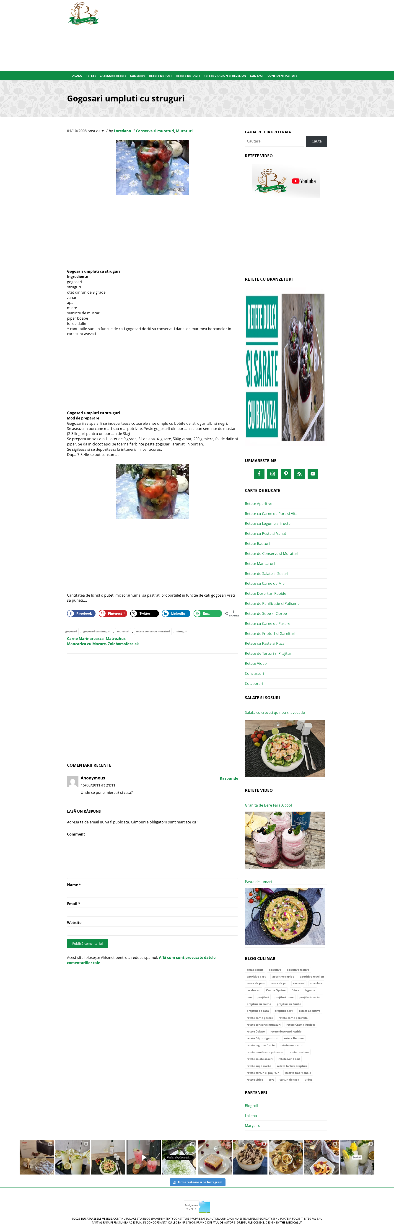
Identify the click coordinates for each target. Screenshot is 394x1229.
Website (74, 922)
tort (271, 1080)
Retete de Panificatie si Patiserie (272, 603)
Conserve (137, 76)
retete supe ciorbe (259, 1066)
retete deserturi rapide (285, 1031)
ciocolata (316, 983)
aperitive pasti (257, 976)
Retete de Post (160, 76)
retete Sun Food (289, 1059)
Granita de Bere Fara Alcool (268, 805)
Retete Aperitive (258, 503)
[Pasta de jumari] (285, 917)
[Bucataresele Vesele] (83, 13)
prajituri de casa (258, 1011)
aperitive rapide (283, 976)
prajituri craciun (310, 997)
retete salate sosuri (260, 1059)
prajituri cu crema (259, 1004)
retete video (255, 1080)
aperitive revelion (312, 976)
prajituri (263, 997)
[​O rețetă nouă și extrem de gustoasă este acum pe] (286, 1157)
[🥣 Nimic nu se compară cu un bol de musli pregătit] (321, 1157)
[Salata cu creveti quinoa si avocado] (285, 748)
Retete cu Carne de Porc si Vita (271, 513)
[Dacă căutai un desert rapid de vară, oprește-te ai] (250, 1157)
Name (74, 884)
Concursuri (254, 673)
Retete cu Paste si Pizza (265, 643)
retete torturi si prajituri (263, 1073)
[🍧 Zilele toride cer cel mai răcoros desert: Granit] (357, 1157)
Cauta (317, 141)
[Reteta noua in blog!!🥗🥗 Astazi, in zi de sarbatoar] (108, 1157)
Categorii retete (113, 76)
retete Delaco (256, 1031)
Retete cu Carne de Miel (265, 583)
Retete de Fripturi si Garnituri (270, 633)
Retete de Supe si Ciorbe (266, 613)
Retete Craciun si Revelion (224, 76)
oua (249, 997)
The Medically (291, 1222)
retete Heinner (294, 1038)
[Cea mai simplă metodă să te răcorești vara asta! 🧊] (144, 1157)
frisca (295, 990)
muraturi (123, 631)
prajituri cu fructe (289, 1004)
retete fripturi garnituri (262, 1038)
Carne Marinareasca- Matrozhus (96, 638)
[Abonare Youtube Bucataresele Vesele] (286, 180)
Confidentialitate (282, 76)
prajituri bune (284, 997)
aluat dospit (255, 970)
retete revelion (299, 1052)
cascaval (299, 983)
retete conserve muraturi (153, 631)
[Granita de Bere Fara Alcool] (285, 840)
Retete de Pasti (188, 76)
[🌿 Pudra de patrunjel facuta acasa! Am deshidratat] (179, 1157)
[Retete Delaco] (286, 369)
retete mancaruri (291, 1045)
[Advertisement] (219, 34)
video (308, 1080)
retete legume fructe (261, 1045)
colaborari (253, 990)
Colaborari (254, 683)
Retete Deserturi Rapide (265, 593)
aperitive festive (298, 970)
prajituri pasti (284, 1011)
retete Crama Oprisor (300, 1025)
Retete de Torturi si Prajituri (268, 653)
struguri (181, 631)
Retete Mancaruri (260, 563)
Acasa (77, 76)
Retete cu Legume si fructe (267, 523)
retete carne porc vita (293, 1018)
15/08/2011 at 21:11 (98, 785)
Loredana (122, 130)
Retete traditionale (298, 1073)
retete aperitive (309, 1011)
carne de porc (256, 983)
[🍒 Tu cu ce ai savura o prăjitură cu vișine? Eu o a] (215, 1157)
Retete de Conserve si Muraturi (271, 553)
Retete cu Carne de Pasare (267, 623)
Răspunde (229, 778)
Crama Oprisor (276, 990)
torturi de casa (289, 1080)
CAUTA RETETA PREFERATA (268, 132)
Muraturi (184, 130)
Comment (76, 834)
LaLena (251, 1115)
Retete (91, 76)
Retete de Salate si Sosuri (266, 573)
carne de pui (279, 983)
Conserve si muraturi (155, 130)
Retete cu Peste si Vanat (265, 533)
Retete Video (256, 663)
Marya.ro (252, 1125)
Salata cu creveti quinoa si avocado (275, 712)
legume (310, 990)
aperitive (275, 970)
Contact (257, 76)
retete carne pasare (260, 1018)
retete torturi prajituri (292, 1066)
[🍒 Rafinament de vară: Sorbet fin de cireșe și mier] (37, 1157)
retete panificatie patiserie (265, 1052)
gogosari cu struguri (96, 631)
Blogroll (251, 1105)
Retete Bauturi (257, 543)
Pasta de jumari (258, 881)
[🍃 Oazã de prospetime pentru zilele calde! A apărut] (72, 1157)
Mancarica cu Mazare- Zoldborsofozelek (103, 643)
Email (73, 903)
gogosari (71, 631)
